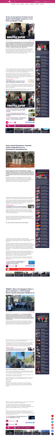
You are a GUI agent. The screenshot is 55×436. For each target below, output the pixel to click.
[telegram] (32, 122)
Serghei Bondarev (12, 424)
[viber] (33, 122)
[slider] (20, 367)
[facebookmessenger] (26, 122)
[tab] (39, 42)
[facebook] (28, 122)
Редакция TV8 (11, 122)
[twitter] (30, 122)
